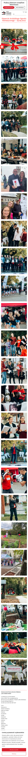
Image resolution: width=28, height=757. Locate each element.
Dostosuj (14, 753)
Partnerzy (3, 712)
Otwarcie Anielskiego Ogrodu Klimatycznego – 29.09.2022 (14, 20)
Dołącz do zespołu (5, 710)
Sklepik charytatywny (5, 708)
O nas (2, 705)
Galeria (2, 721)
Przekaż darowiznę (8, 7)
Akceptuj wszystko (14, 749)
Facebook (3, 726)
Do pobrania (3, 713)
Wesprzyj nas (4, 707)
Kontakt (2, 715)
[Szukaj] (13, 14)
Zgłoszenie (3, 723)
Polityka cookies (4, 725)
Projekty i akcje (4, 718)
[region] (14, 743)
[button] (2, 47)
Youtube (2, 728)
